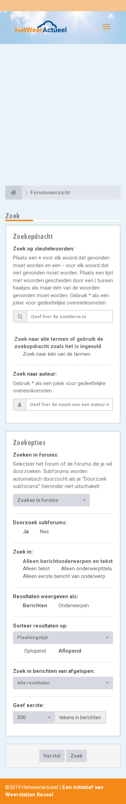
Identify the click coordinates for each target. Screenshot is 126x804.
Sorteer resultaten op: (40, 626)
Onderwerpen (73, 605)
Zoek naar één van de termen (56, 354)
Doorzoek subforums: (40, 522)
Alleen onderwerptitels (86, 568)
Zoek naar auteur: (35, 374)
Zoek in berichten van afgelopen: (54, 671)
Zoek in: (23, 552)
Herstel (52, 756)
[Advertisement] (63, 116)
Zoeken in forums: (35, 455)
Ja (26, 531)
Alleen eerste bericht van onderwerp (64, 576)
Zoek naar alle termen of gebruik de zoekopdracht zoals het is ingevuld (58, 343)
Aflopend (69, 651)
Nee (44, 531)
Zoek (76, 756)
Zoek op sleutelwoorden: (44, 249)
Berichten (35, 605)
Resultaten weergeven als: (45, 596)
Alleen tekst (36, 568)
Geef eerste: (28, 705)
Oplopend (35, 651)
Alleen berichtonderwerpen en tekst (68, 561)
